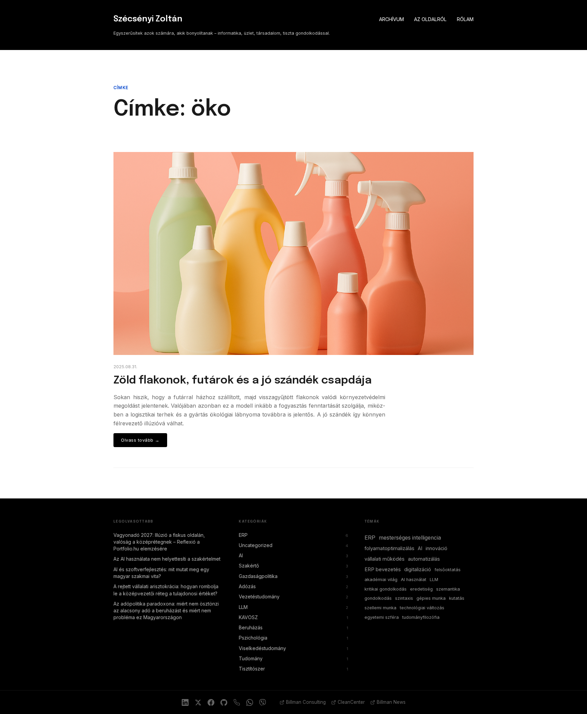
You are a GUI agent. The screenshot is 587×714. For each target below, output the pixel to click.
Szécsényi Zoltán (147, 19)
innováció (436, 548)
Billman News (391, 702)
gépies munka (431, 598)
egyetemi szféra (381, 617)
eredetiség (421, 589)
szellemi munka (380, 607)
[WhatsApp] (249, 702)
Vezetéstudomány (293, 596)
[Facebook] (211, 702)
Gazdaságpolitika (293, 576)
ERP (293, 535)
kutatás (456, 598)
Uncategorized (293, 545)
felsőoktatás (447, 569)
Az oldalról (430, 19)
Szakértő (293, 565)
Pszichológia (293, 638)
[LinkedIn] (185, 702)
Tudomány (293, 658)
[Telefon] (236, 702)
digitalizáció (417, 569)
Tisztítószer (293, 669)
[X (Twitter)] (198, 702)
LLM (293, 607)
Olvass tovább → (140, 440)
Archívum (391, 19)
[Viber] (262, 702)
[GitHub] (223, 702)
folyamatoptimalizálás (389, 548)
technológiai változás (422, 607)
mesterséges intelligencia (410, 537)
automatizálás (424, 559)
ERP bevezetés (382, 569)
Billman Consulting (306, 702)
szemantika (448, 589)
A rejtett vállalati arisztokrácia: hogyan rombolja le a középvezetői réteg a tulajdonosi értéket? (165, 589)
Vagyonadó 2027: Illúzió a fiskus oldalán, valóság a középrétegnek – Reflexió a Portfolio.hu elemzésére (159, 542)
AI (293, 555)
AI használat (413, 579)
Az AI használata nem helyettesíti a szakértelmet (166, 559)
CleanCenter (351, 702)
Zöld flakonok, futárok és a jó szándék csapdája (242, 380)
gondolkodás (378, 598)
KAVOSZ (293, 617)
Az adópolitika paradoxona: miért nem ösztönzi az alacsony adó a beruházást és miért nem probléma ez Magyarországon (166, 610)
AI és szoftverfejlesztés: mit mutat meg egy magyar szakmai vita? (161, 572)
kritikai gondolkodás (385, 589)
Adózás (293, 586)
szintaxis (404, 598)
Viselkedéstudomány (293, 648)
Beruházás (293, 627)
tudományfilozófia (421, 617)
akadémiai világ (380, 579)
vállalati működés (384, 559)
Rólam (465, 19)
